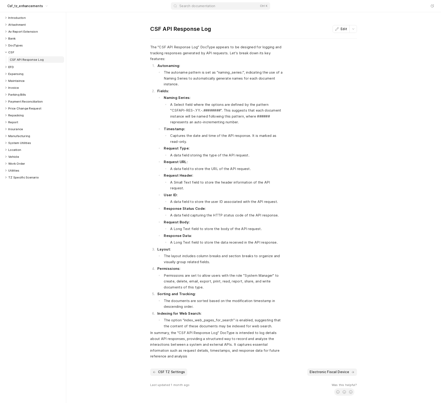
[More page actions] (353, 29)
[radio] (338, 392)
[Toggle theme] (432, 6)
